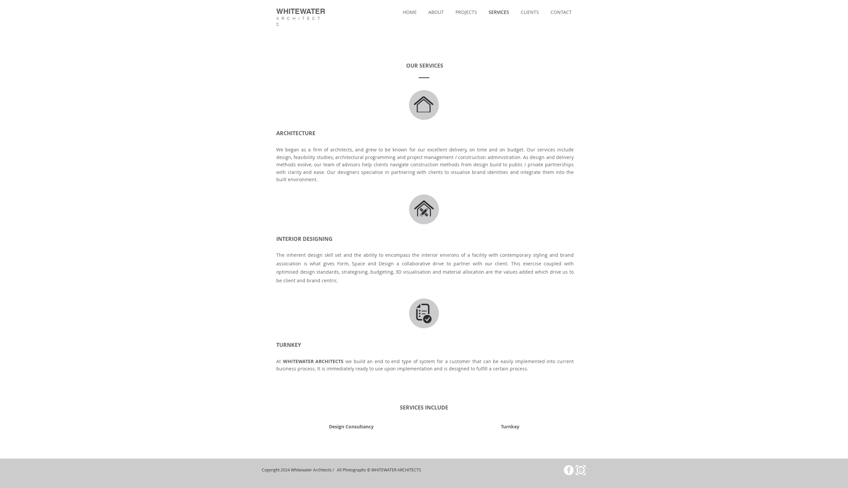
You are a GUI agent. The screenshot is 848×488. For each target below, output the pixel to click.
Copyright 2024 (276, 469)
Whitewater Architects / (313, 469)
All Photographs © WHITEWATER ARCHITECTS (379, 469)
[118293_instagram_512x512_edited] (581, 470)
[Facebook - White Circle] (569, 470)
